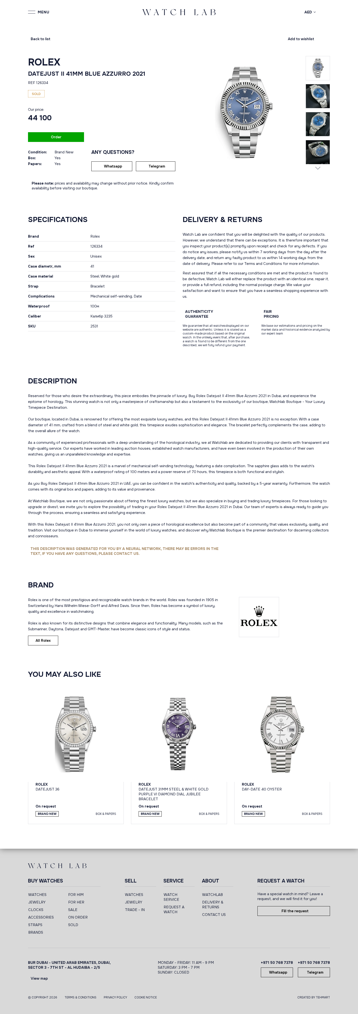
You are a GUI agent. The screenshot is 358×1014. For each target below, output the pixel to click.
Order (56, 137)
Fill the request (295, 911)
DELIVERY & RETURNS (212, 905)
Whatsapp (113, 166)
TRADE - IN (135, 909)
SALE (72, 909)
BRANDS (35, 932)
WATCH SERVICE (171, 897)
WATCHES (37, 894)
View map (39, 978)
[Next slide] (318, 168)
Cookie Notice (145, 997)
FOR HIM (76, 894)
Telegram (157, 166)
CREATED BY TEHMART (313, 997)
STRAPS (35, 924)
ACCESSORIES (41, 917)
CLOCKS (35, 909)
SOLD (73, 924)
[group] (244, 112)
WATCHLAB (212, 894)
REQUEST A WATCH (174, 909)
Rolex (44, 62)
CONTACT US (214, 914)
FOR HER (76, 902)
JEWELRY (37, 902)
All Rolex (43, 640)
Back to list (40, 39)
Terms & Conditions (80, 997)
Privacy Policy (115, 997)
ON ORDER (78, 917)
